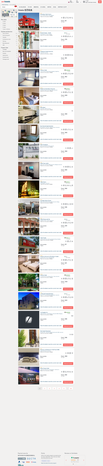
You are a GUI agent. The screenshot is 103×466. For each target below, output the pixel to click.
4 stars (4, 23)
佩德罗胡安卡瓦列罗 (62, 7)
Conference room (7, 39)
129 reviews (68, 257)
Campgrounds (6, 59)
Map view (12, 14)
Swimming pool (6, 35)
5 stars (4, 21)
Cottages (5, 49)
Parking (4, 41)
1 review (68, 71)
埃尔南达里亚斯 (22, 7)
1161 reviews (68, 89)
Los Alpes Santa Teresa (45, 200)
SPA (3, 45)
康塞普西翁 (36, 7)
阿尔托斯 (30, 7)
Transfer (4, 37)
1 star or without (6, 29)
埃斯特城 (49, 7)
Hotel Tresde (43, 238)
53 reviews (68, 33)
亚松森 (54, 7)
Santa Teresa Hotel (44, 368)
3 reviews (68, 238)
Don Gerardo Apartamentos (46, 126)
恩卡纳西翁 (42, 7)
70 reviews (68, 276)
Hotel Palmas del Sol (45, 219)
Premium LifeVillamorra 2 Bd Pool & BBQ (49, 349)
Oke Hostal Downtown (45, 331)
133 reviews (68, 220)
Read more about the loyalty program (48, 463)
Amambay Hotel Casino (45, 14)
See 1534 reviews (75, 461)
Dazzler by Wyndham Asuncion (47, 88)
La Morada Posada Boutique (46, 293)
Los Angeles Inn (44, 312)
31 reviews (68, 294)
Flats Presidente (44, 144)
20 (71, 388)
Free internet (6, 33)
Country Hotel (43, 70)
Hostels (4, 53)
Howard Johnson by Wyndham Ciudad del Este (51, 256)
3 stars (4, 25)
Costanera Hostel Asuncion (46, 51)
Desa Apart (42, 107)
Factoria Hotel (43, 275)
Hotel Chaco (43, 182)
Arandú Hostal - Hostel (45, 33)
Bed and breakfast (7, 51)
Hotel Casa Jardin (44, 163)
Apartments (5, 55)
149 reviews (68, 183)
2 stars (4, 27)
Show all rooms (68, 28)
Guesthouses (6, 57)
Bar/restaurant (6, 43)
